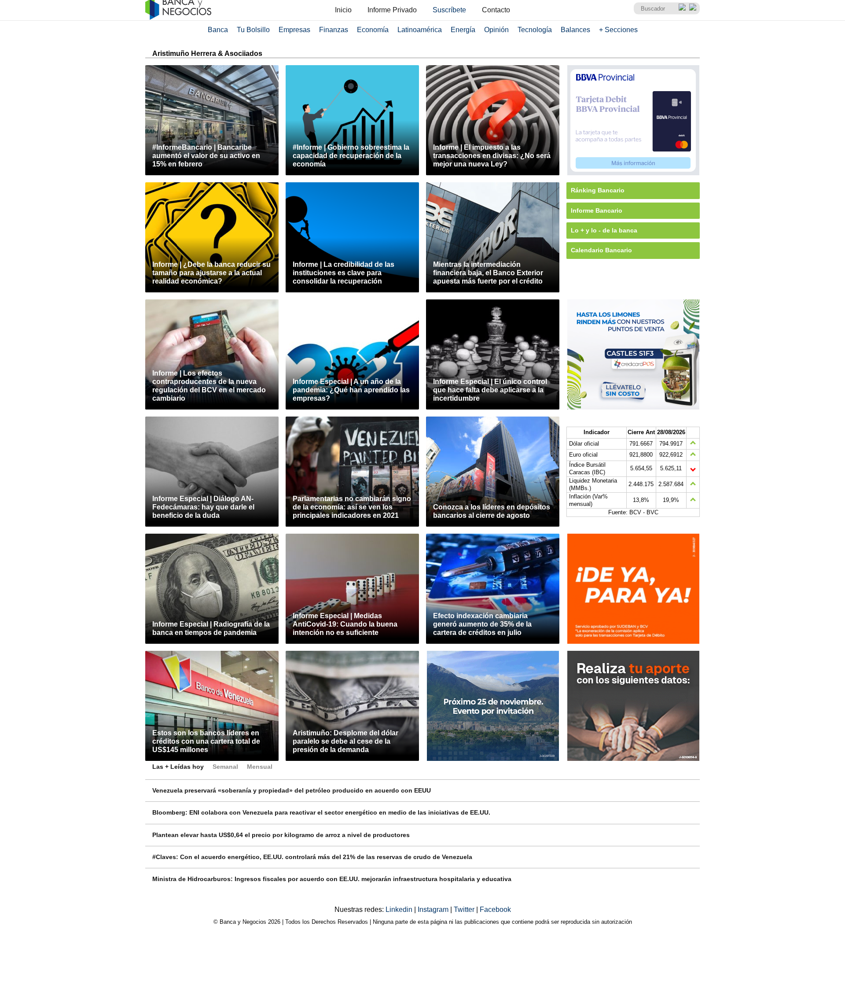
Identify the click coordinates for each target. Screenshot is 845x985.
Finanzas (333, 29)
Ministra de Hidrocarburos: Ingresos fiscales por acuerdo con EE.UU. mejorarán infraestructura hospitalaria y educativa (331, 878)
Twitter (465, 909)
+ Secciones (618, 29)
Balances (575, 29)
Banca (218, 29)
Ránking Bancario (598, 190)
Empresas (294, 29)
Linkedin (400, 909)
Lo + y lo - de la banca (604, 230)
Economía (373, 29)
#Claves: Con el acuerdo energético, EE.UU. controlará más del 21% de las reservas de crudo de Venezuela (312, 856)
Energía (463, 29)
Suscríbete (449, 10)
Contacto (496, 10)
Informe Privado (392, 10)
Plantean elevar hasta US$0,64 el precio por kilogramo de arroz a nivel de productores (281, 834)
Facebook (495, 909)
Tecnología (535, 29)
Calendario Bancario (601, 250)
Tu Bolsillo (253, 29)
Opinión (496, 29)
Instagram (434, 909)
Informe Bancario (596, 210)
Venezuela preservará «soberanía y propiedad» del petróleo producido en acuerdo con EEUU (291, 790)
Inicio (343, 10)
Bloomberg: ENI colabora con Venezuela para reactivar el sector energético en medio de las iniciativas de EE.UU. (321, 812)
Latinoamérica (419, 29)
